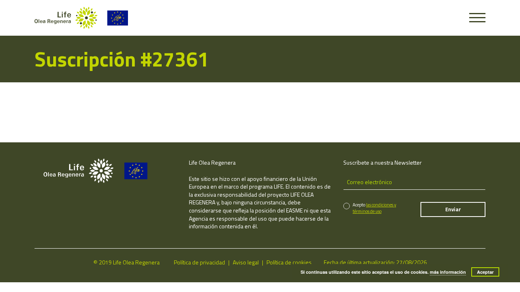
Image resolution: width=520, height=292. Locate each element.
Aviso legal (246, 262)
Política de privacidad (199, 262)
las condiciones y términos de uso (374, 208)
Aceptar (485, 272)
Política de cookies (289, 262)
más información (448, 272)
